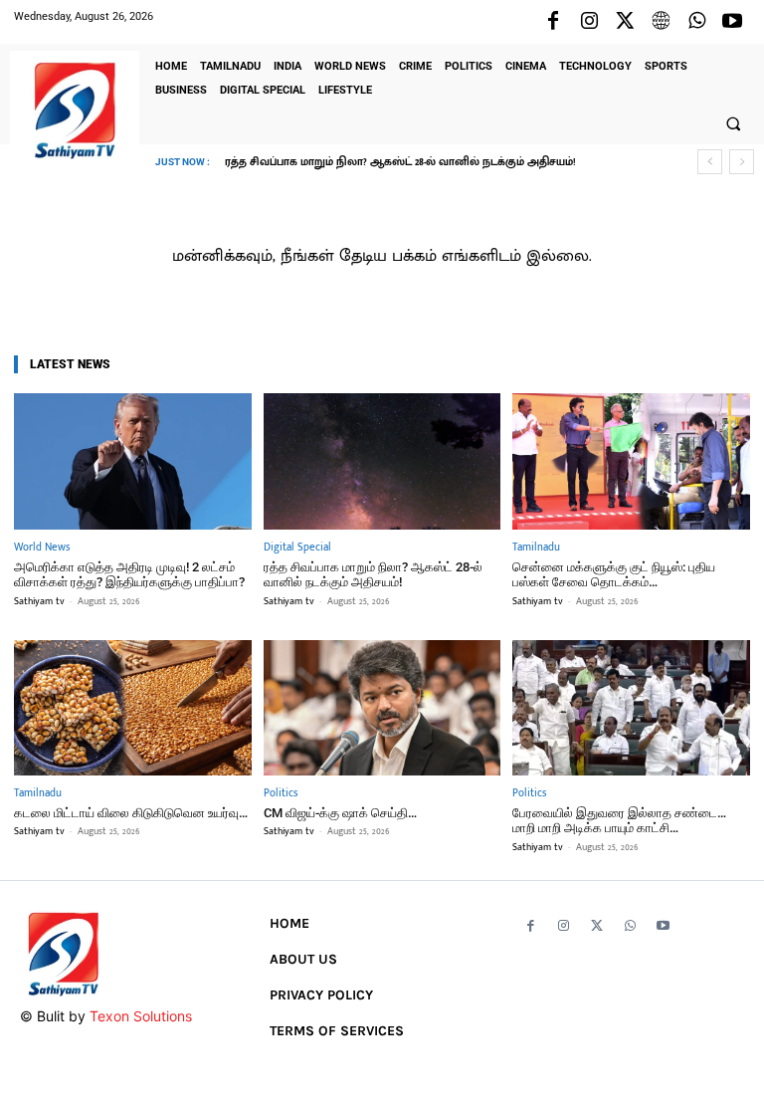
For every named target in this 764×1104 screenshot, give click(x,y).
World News (42, 548)
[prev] (709, 161)
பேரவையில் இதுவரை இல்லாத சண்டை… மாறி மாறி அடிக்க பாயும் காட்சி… (619, 820)
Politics (280, 793)
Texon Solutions (141, 1015)
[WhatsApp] (696, 22)
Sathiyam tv (39, 601)
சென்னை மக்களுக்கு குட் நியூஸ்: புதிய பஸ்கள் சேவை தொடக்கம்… (418, 162)
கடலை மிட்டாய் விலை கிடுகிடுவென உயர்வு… (131, 812)
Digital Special (297, 548)
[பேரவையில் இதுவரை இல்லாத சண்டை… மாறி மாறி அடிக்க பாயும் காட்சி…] (631, 707)
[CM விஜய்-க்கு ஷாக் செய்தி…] (382, 707)
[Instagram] (589, 22)
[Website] (660, 22)
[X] (625, 22)
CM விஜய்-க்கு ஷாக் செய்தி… (340, 812)
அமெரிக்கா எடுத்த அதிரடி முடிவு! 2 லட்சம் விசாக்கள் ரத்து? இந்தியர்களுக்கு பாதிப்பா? (129, 574)
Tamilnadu (536, 548)
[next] (741, 161)
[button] (733, 123)
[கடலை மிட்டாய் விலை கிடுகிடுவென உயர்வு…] (133, 707)
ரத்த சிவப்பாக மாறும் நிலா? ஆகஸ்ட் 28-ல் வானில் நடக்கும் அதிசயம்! (373, 574)
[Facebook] (553, 22)
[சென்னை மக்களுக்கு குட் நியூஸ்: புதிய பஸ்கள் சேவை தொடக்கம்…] (631, 461)
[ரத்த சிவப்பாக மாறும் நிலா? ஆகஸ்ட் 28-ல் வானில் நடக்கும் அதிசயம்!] (382, 461)
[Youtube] (732, 22)
